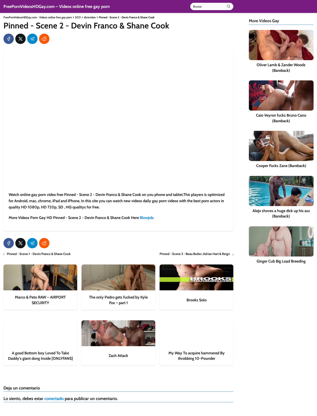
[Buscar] (228, 6)
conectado (54, 398)
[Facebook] (8, 39)
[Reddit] (44, 39)
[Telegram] (32, 39)
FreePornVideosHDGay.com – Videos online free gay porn (56, 6)
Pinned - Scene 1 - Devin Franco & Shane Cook (39, 254)
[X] (20, 39)
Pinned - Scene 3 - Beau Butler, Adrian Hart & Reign (195, 254)
